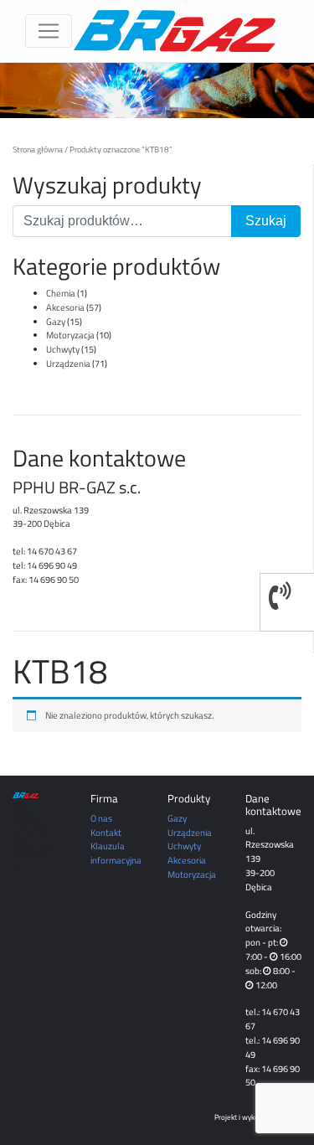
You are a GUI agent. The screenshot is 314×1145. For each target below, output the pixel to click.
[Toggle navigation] (48, 31)
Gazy (55, 321)
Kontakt (105, 832)
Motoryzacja (70, 335)
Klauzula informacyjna (116, 852)
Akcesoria (65, 307)
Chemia (60, 293)
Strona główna (38, 149)
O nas (101, 818)
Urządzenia (68, 363)
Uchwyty (63, 349)
